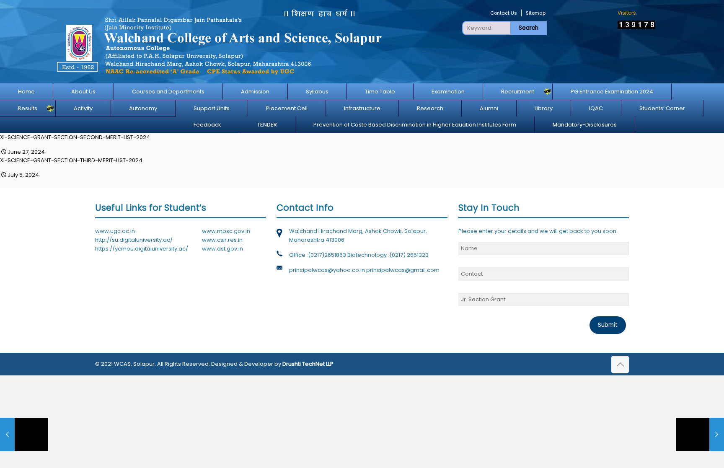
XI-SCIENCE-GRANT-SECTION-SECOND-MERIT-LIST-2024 (75, 137)
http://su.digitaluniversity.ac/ (134, 240)
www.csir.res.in (222, 240)
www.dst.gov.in (222, 249)
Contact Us (503, 13)
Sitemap (536, 13)
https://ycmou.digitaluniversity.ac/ (141, 249)
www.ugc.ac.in (115, 231)
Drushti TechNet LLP (308, 364)
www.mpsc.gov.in (226, 231)
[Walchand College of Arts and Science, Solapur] (219, 41)
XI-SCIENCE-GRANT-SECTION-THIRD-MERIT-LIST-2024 (71, 160)
